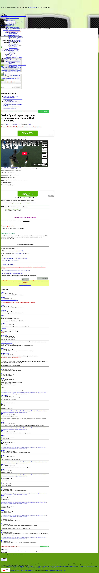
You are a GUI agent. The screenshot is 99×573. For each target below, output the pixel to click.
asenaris (3, 297)
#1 (1, 541)
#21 (1, 396)
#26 (1, 349)
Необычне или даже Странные (14, 57)
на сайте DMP (19, 250)
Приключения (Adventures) (16, 37)
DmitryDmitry (4, 395)
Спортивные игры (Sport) (15, 41)
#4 (1, 519)
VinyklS (2, 413)
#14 (1, 451)
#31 (1, 317)
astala (2, 367)
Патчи (10, 63)
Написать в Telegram (50, 570)
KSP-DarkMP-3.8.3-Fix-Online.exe (13, 209)
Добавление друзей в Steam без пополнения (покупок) (11, 97)
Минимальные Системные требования (11, 167)
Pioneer (17, 45)
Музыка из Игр (13, 67)
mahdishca (3, 310)
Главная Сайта (10, 16)
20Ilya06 (3, 323)
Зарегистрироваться (32, 7)
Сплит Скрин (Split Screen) (13, 28)
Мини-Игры (9, 54)
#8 (1, 489)
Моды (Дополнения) (11, 55)
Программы (12, 62)
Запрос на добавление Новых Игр (14, 22)
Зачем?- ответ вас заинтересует (25, 285)
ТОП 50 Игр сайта (11, 23)
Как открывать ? (11, 107)
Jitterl (2, 292)
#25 (1, 354)
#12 (1, 465)
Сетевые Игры (10, 24)
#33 (1, 306)
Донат (5, 70)
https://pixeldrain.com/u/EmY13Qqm (9, 300)
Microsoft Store (9, 29)
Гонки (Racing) (13, 33)
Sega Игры (12, 52)
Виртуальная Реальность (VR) (13, 31)
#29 (1, 330)
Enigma (2, 348)
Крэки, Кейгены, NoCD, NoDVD (17, 65)
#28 (1, 336)
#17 (1, 431)
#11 (1, 470)
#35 (1, 293)
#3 (1, 524)
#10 (1, 478)
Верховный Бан (5, 353)
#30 (1, 324)
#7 (1, 497)
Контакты (5, 68)
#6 (1, 506)
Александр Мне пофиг (6, 343)
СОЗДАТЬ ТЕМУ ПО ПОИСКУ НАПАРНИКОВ (19, 278)
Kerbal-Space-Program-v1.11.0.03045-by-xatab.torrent (14, 258)
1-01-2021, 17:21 (16, 124)
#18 (1, 424)
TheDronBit (4, 335)
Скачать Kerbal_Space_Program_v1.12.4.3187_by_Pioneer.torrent (20, 203)
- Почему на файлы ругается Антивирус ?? (11, 273)
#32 (1, 311)
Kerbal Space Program (20, 253)
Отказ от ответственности (26, 570)
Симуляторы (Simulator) (15, 40)
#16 (1, 437)
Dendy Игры (12, 53)
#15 (1, 442)
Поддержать (43, 111)
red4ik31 (3, 315)
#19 (1, 414)
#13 (1, 456)
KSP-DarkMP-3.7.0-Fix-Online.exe (10, 260)
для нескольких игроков (11, 566)
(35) (30, 124)
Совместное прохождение (12, 25)
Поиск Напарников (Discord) (13, 59)
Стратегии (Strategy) (14, 42)
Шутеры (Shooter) (13, 44)
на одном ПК (53, 566)
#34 (1, 298)
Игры (4, 19)
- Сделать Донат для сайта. (7, 264)
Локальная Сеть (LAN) (43, 566)
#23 (1, 374)
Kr (1, 373)
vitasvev (2, 305)
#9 (1, 484)
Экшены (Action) (52, 567)
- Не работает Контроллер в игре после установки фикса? (15, 270)
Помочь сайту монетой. (12, 71)
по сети (59, 566)
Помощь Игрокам (7, 58)
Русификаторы (13, 66)
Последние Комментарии (12, 18)
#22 (1, 379)
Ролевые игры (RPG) (14, 38)
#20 (1, 403)
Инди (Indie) (12, 35)
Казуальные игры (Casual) (15, 36)
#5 (1, 511)
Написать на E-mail (61, 570)
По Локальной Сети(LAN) (12, 27)
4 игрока (3, 566)
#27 (1, 344)
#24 (1, 369)
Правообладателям (14, 570)
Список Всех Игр (10, 20)
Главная (5, 15)
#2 (1, 532)
